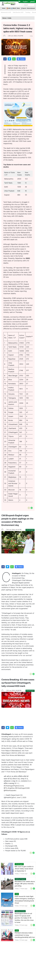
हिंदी (19, 1)
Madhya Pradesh (20, 879)
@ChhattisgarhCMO (22, 788)
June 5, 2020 (21, 797)
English (25, 1)
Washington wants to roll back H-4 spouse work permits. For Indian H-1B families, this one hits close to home (24, 918)
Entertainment (31, 8)
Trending (27, 12)
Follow (22, 59)
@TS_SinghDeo (9, 788)
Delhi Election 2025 (18, 12)
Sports (24, 8)
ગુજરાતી (32, 1)
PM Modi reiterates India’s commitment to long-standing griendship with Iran (25, 935)
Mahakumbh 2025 (6, 12)
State (18, 8)
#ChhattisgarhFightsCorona (14, 786)
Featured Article (20, 911)
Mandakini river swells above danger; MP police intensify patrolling (25, 884)
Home (3, 8)
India (9, 8)
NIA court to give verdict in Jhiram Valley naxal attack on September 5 (24, 869)
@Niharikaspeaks (10, 790)
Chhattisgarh (30, 530)
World (14, 8)
